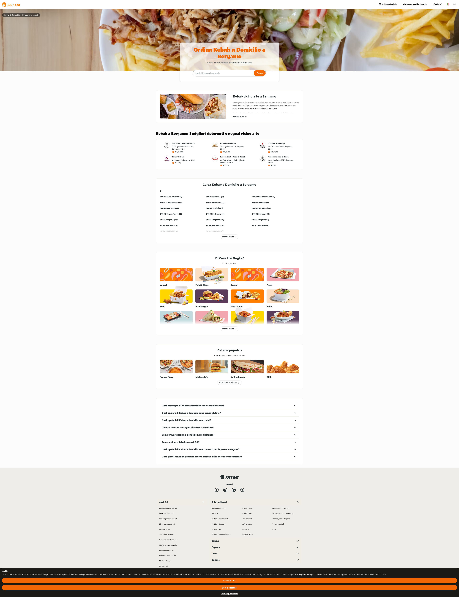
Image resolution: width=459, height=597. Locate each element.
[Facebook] (216, 489)
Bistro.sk (215, 513)
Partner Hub (163, 566)
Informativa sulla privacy (168, 540)
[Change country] (448, 4)
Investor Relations (218, 508)
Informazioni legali (166, 550)
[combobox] (223, 73)
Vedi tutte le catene (228, 382)
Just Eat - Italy (247, 513)
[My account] (454, 4)
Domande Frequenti (166, 513)
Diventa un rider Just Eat (416, 4)
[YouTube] (242, 489)
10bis (274, 529)
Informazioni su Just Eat (168, 508)
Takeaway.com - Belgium (281, 508)
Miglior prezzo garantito (168, 545)
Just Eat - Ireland (248, 508)
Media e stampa (165, 561)
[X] (233, 489)
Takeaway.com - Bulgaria (281, 519)
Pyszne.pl (245, 529)
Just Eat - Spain (217, 529)
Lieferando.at (247, 519)
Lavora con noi (164, 529)
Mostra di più (238, 116)
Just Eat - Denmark (218, 524)
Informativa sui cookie (167, 555)
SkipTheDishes (247, 534)
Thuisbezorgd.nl (278, 524)
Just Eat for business (166, 534)
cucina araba (259, 113)
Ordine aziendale (389, 4)
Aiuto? (439, 4)
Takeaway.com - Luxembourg (282, 513)
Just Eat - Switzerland (220, 519)
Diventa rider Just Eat (167, 524)
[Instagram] (225, 489)
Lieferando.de (247, 524)
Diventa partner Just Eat (168, 519)
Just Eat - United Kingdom (221, 534)
